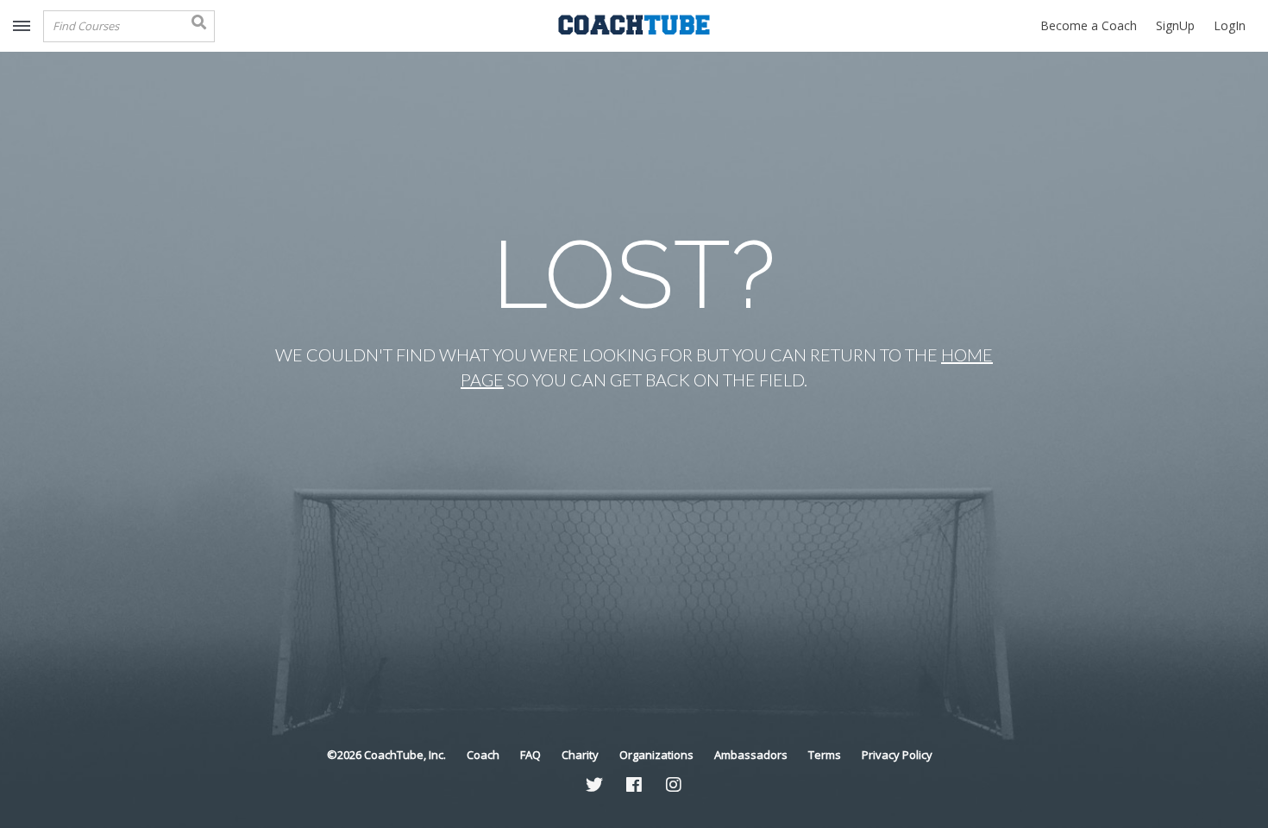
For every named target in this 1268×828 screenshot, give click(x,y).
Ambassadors (751, 754)
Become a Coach (1088, 25)
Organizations (656, 754)
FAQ (530, 754)
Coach (483, 754)
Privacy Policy (897, 754)
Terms (824, 754)
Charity (580, 754)
